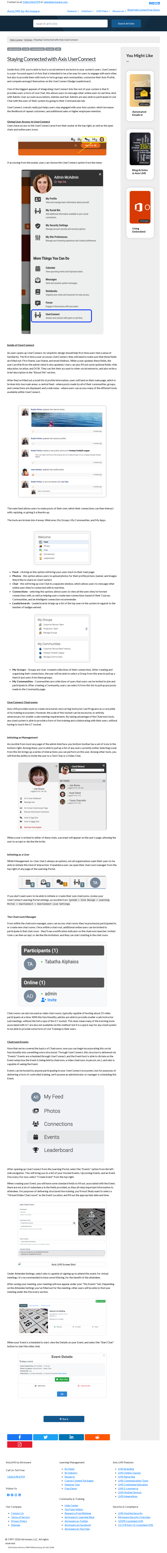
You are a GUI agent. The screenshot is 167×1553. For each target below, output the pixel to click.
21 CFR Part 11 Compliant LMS (135, 1524)
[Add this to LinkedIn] (71, 1437)
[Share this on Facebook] (19, 1437)
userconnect (14, 49)
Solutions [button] (86, 11)
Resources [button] (118, 11)
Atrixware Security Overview (134, 1517)
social (25, 49)
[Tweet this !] (45, 1437)
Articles (28, 39)
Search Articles (126, 23)
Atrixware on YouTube (77, 1528)
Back (65, 1418)
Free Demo (153, 9)
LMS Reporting (126, 1476)
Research (70, 1476)
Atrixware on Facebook (78, 1524)
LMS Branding (126, 1468)
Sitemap (15, 1524)
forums (50, 49)
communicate (37, 49)
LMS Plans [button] (102, 11)
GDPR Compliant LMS (130, 1521)
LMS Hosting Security (130, 1513)
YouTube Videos (74, 1509)
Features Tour (72, 1484)
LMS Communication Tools (133, 1480)
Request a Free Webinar (78, 1513)
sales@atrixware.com (56, 1)
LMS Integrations (127, 1496)
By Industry (71, 1472)
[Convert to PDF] (19, 1444)
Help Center (16, 39)
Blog (130, 9)
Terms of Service (20, 1517)
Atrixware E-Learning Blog (79, 1517)
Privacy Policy (19, 1521)
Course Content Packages (79, 1480)
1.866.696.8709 (31, 1)
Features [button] (72, 11)
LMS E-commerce (128, 1488)
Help (135, 9)
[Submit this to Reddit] (97, 1437)
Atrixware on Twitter (76, 1521)
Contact (142, 9)
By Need (69, 1468)
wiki (58, 49)
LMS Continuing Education (133, 1484)
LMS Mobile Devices (130, 1492)
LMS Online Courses (129, 1472)
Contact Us (17, 1513)
